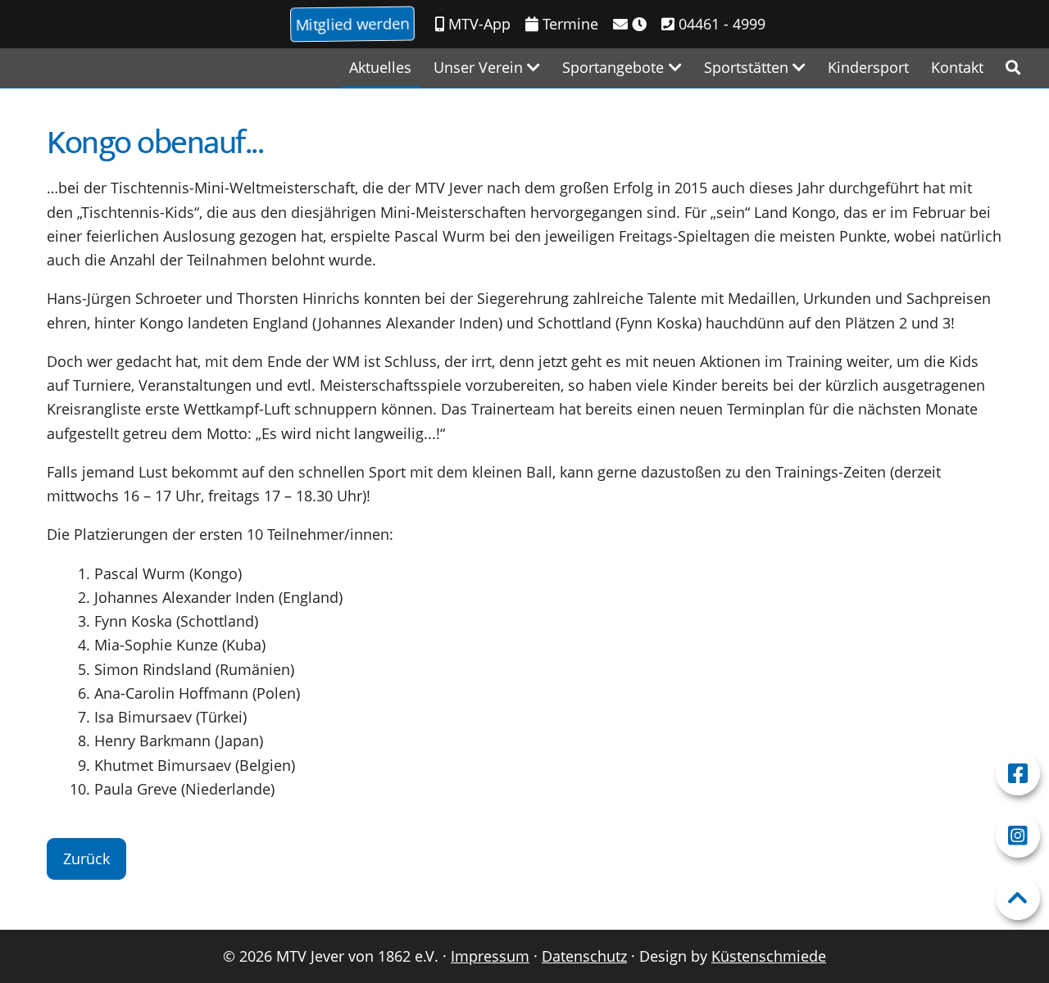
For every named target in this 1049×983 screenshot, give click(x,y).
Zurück (86, 858)
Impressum (490, 956)
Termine (568, 24)
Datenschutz (584, 956)
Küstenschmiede (768, 956)
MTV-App (477, 24)
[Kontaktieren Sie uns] (630, 24)
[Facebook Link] (1018, 773)
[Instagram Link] (1018, 835)
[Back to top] (1018, 898)
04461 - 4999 (719, 24)
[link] (1013, 67)
